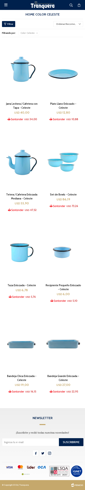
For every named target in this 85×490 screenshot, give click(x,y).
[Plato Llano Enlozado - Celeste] (63, 69)
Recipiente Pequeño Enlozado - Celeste (63, 287)
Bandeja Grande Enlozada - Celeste (63, 378)
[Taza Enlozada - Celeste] (22, 250)
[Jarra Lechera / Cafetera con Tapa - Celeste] (22, 69)
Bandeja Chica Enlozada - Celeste (21, 378)
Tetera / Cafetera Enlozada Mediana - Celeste (21, 196)
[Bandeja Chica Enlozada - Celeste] (22, 341)
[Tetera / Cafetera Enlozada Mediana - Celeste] (22, 159)
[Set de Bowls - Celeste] (63, 159)
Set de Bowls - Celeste (63, 194)
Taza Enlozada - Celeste (22, 285)
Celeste (28, 33)
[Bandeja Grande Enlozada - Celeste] (63, 341)
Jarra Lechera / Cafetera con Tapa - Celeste (22, 105)
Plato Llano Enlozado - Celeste (63, 105)
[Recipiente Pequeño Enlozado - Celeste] (63, 250)
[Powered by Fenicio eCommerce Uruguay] (77, 485)
